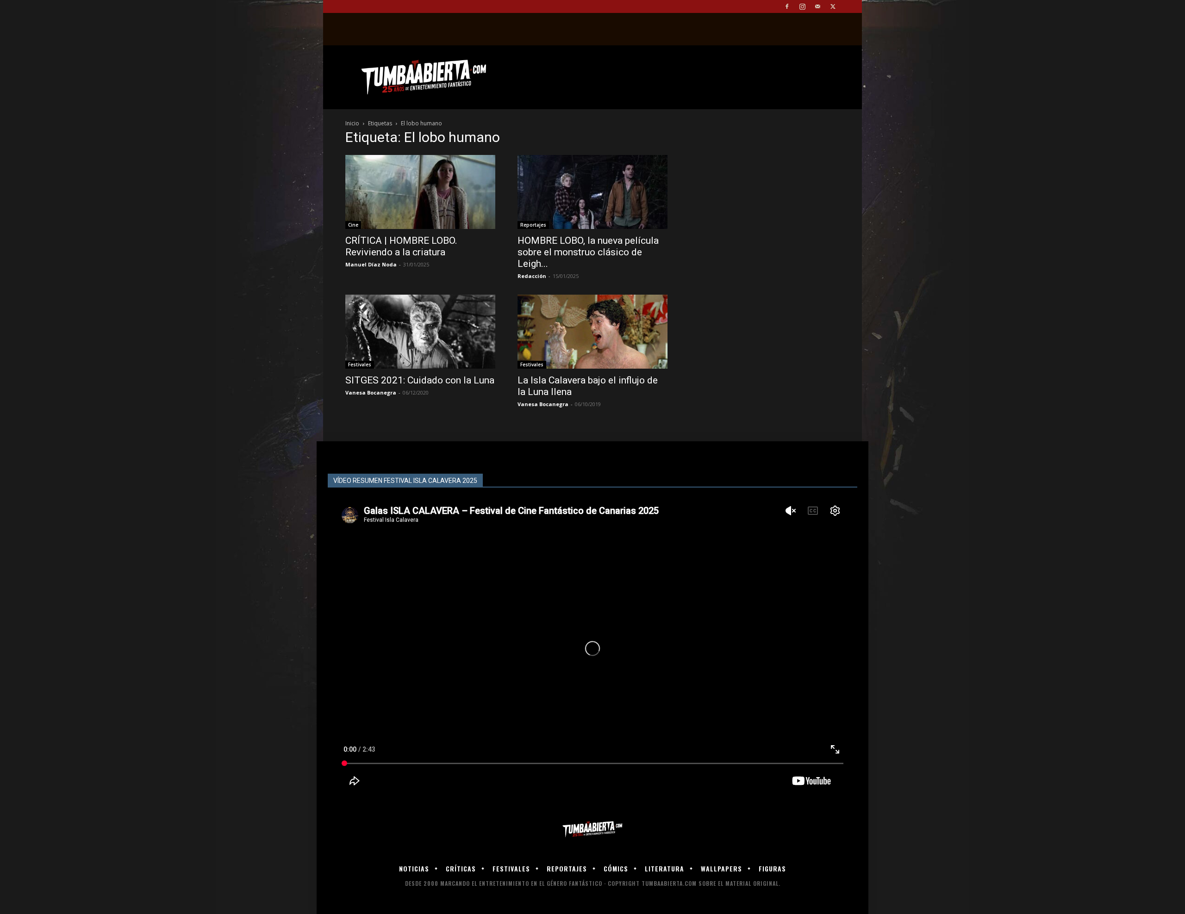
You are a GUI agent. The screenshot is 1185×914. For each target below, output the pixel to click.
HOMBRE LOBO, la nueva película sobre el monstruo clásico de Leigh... (588, 252)
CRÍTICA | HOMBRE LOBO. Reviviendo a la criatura (401, 246)
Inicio (352, 123)
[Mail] (817, 6)
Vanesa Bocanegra (370, 392)
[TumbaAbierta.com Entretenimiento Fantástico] (592, 830)
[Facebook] (787, 6)
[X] (833, 6)
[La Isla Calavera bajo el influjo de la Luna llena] (592, 332)
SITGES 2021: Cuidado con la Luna (419, 380)
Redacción (532, 275)
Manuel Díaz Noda (371, 264)
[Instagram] (802, 6)
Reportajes (533, 225)
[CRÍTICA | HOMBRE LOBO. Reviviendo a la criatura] (420, 192)
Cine (353, 225)
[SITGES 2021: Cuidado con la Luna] (420, 332)
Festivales (359, 364)
